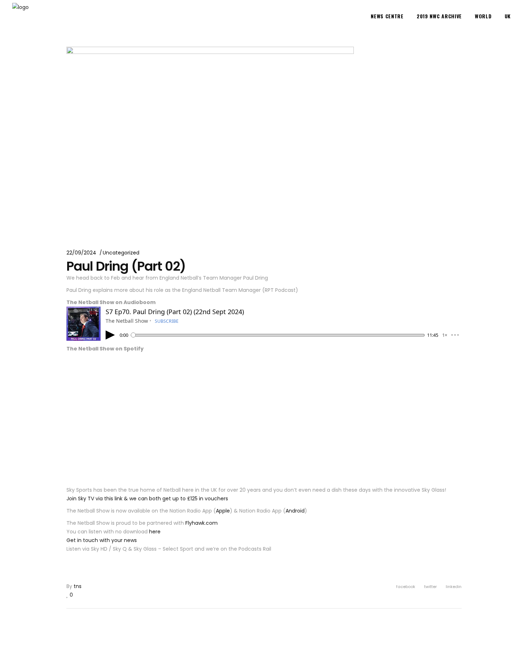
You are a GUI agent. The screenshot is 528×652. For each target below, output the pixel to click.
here (155, 531)
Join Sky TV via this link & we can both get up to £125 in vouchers (147, 498)
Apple (223, 510)
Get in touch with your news (101, 540)
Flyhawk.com (201, 523)
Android (295, 510)
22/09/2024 (81, 252)
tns (78, 586)
